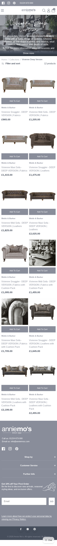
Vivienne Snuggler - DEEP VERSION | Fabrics (14, 113)
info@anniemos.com (20, 441)
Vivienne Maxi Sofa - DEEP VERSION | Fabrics (14, 169)
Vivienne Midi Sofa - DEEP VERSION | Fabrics (42, 113)
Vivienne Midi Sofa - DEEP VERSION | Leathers (14, 224)
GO (51, 501)
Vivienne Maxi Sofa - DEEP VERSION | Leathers (39, 226)
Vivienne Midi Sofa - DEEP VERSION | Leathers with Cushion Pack (14, 402)
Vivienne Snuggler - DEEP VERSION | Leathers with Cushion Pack (42, 343)
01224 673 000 (16, 438)
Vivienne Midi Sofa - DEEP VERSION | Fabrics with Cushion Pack (42, 284)
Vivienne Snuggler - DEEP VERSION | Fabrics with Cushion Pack (14, 284)
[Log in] (48, 10)
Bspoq (47, 536)
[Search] (44, 10)
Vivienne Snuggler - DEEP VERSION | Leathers (42, 169)
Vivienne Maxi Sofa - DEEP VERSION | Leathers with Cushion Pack (40, 404)
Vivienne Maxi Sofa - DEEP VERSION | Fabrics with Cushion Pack (14, 343)
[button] (26, 3)
